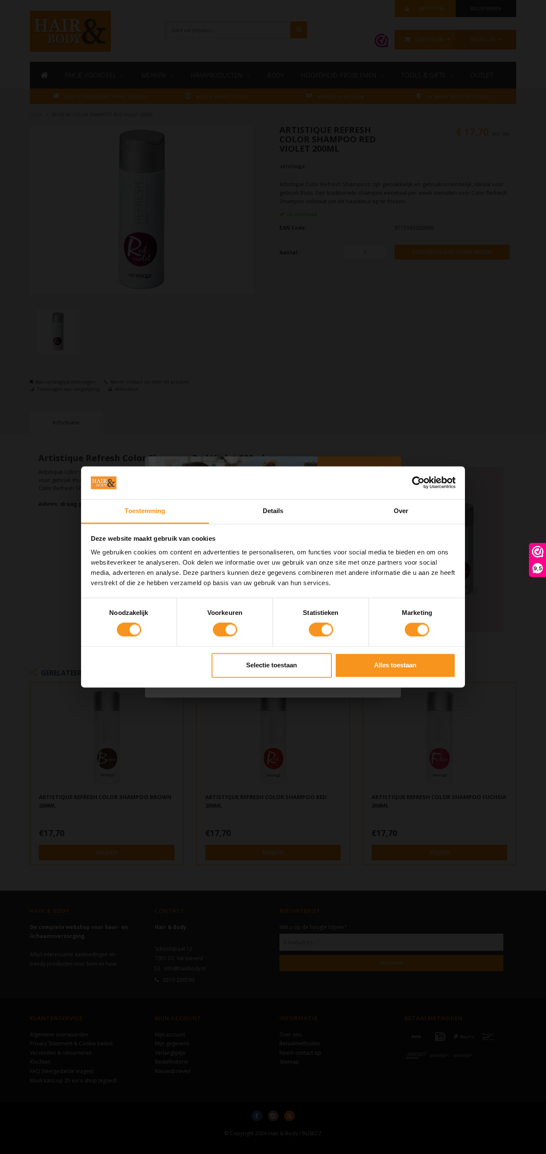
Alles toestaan (395, 665)
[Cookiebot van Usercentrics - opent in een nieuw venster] (418, 482)
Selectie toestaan (271, 665)
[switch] (225, 630)
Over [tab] (401, 510)
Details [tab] (273, 510)
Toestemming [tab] (145, 510)
